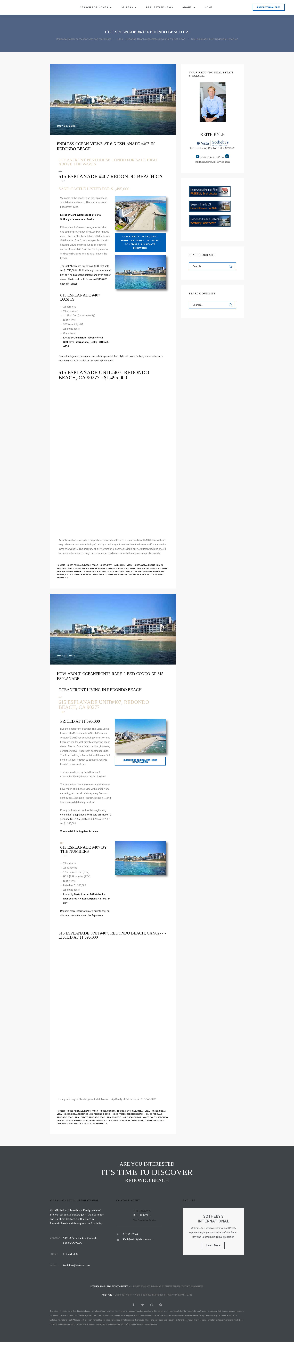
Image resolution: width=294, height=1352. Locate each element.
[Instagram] (152, 1305)
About (187, 7)
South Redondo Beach (119, 571)
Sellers (127, 7)
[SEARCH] (230, 266)
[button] (269, 7)
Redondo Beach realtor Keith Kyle (108, 1117)
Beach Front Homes (95, 565)
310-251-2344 (206, 157)
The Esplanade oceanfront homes (84, 1120)
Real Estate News (159, 7)
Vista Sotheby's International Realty (86, 574)
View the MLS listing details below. (79, 831)
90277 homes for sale (71, 565)
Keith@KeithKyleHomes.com (212, 161)
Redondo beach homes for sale (107, 568)
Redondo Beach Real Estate (141, 568)
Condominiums (115, 1111)
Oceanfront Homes (152, 565)
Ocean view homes (129, 565)
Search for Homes (94, 7)
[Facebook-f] (133, 1305)
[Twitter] (142, 1305)
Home (209, 7)
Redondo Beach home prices (73, 568)
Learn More (213, 1245)
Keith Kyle (112, 565)
